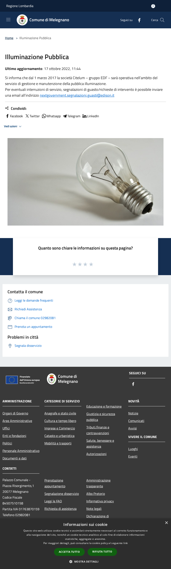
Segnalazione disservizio (61, 493)
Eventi (132, 456)
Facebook (16, 116)
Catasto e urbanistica (59, 435)
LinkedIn (93, 116)
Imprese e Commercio (59, 428)
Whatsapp (54, 116)
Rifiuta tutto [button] (102, 551)
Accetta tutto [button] (69, 552)
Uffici (6, 428)
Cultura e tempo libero (60, 420)
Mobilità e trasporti (58, 443)
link (125, 543)
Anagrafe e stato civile (60, 413)
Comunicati (136, 420)
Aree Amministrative (17, 420)
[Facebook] (137, 20)
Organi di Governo (15, 413)
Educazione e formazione (104, 406)
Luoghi (133, 448)
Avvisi (132, 428)
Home (9, 37)
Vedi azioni (11, 126)
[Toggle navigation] (8, 19)
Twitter (35, 116)
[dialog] (85, 543)
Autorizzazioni (96, 453)
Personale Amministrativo (21, 450)
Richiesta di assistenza (60, 508)
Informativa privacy (100, 501)
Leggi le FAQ (53, 501)
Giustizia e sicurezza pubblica (100, 416)
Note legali (94, 508)
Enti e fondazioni (14, 435)
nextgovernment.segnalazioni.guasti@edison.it (77, 95)
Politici (7, 443)
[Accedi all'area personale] (153, 6)
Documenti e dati (15, 458)
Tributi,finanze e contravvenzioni (97, 430)
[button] (85, 561)
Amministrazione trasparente (98, 483)
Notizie (133, 413)
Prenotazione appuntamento (54, 483)
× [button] (166, 522)
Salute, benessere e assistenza (100, 443)
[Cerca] (162, 19)
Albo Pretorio (95, 493)
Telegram (73, 116)
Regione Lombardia (19, 5)
